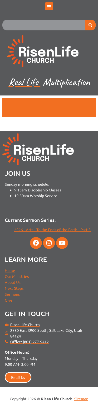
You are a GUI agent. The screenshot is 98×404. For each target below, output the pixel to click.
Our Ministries (17, 276)
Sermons (12, 294)
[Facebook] (36, 243)
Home (10, 270)
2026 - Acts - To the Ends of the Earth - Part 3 (52, 229)
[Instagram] (49, 243)
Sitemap (81, 398)
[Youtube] (62, 243)
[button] (49, 6)
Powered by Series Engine (49, 109)
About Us (12, 282)
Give (8, 300)
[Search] (90, 25)
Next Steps (14, 288)
